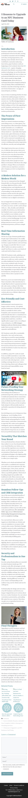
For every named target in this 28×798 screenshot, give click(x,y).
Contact (6, 785)
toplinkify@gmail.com (14, 791)
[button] (14, 4)
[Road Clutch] (5, 4)
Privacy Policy (14, 788)
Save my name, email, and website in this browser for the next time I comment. (14, 767)
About (10, 785)
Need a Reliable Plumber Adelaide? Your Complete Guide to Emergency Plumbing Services (12, 723)
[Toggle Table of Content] (2, 46)
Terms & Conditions (19, 785)
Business (6, 718)
